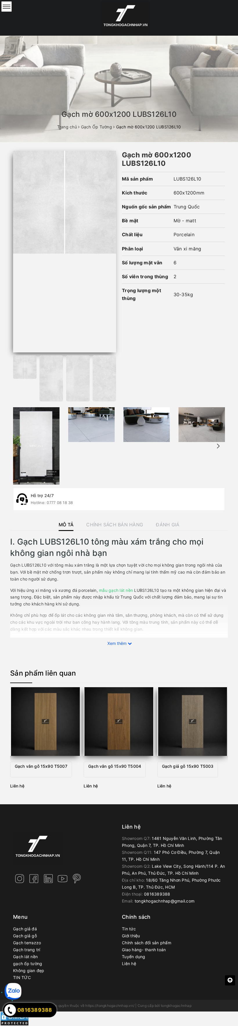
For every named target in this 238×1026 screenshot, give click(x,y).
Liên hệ (129, 963)
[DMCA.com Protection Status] (14, 1018)
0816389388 (157, 894)
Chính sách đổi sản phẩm (146, 942)
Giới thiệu (131, 935)
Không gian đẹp (28, 970)
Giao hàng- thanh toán (144, 949)
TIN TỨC (22, 977)
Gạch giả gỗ (25, 935)
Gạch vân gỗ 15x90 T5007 (41, 766)
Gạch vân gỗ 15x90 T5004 (114, 766)
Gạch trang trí (26, 949)
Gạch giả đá (25, 928)
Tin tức (129, 928)
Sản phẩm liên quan (43, 673)
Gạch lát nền (25, 956)
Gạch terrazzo (27, 942)
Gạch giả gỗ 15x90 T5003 (188, 766)
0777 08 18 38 (60, 502)
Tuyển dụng (133, 956)
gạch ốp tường (27, 963)
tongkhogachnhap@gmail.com (164, 900)
